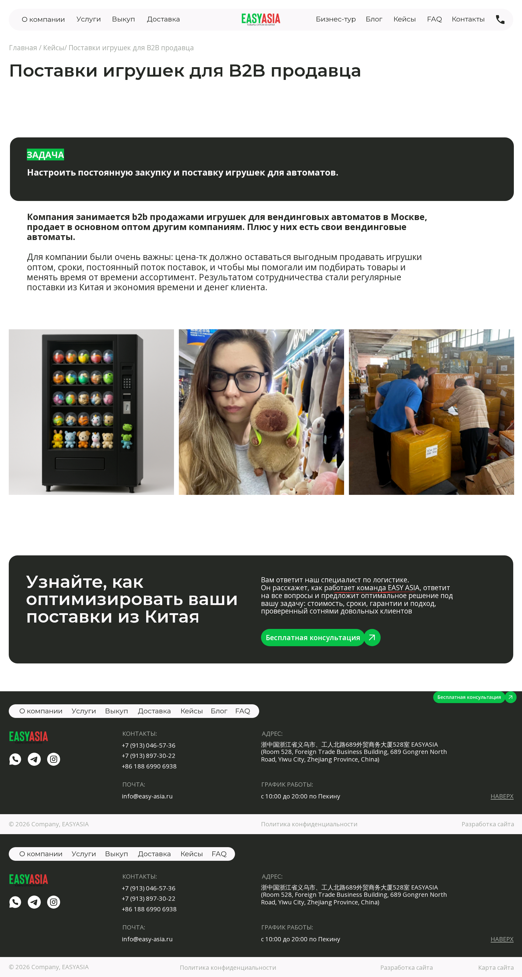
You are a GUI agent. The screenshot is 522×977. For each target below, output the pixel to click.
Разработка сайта (406, 967)
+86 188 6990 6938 (149, 766)
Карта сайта (496, 967)
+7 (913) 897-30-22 (149, 755)
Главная (23, 47)
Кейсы (53, 47)
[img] (500, 19)
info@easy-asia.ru (147, 796)
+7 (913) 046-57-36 (149, 745)
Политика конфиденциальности (309, 824)
